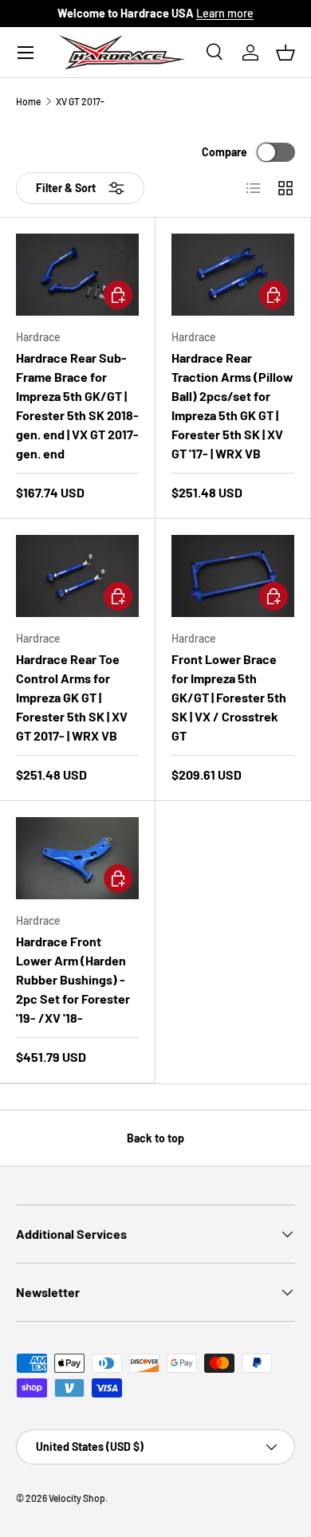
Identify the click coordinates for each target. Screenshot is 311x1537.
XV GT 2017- (80, 101)
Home (28, 101)
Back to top (155, 1138)
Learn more (225, 13)
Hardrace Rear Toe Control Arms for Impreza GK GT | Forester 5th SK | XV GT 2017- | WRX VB (72, 697)
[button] (285, 52)
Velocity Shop (77, 1498)
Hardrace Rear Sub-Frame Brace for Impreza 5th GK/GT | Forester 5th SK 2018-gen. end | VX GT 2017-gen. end (77, 405)
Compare (224, 152)
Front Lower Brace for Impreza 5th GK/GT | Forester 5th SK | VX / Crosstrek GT (228, 697)
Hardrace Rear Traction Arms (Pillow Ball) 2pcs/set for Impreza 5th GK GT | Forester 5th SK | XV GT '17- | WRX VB (232, 405)
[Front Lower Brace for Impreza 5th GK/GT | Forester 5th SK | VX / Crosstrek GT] (232, 576)
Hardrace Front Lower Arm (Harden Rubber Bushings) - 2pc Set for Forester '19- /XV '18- (73, 979)
